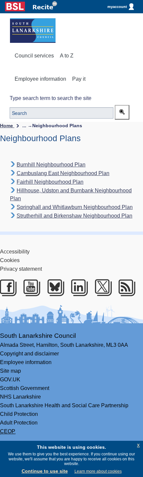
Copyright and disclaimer (29, 353)
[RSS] (126, 287)
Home (7, 125)
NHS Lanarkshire (20, 397)
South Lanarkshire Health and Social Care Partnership (64, 405)
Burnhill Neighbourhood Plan (51, 164)
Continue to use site (45, 471)
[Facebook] (7, 287)
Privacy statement (21, 269)
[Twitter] (102, 287)
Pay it (78, 79)
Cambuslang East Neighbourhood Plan (63, 173)
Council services (34, 55)
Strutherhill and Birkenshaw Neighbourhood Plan (74, 216)
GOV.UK (10, 379)
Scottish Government (24, 388)
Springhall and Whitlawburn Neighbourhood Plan (75, 207)
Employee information (40, 79)
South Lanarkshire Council (38, 335)
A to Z (66, 55)
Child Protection (19, 414)
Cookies (10, 260)
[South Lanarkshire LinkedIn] (78, 287)
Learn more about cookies (98, 471)
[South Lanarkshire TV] (31, 287)
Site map (10, 371)
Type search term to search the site (50, 98)
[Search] (122, 112)
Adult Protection (19, 423)
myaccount (117, 7)
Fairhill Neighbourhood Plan (50, 182)
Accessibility (15, 251)
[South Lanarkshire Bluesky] (55, 287)
